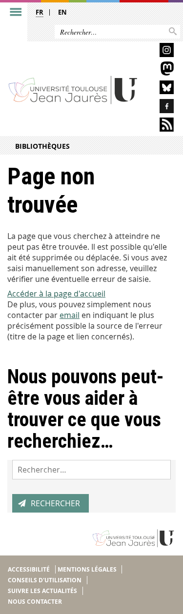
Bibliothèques (42, 146)
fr (39, 12)
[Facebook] (160, 107)
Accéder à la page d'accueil (56, 293)
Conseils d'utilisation (44, 580)
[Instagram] (160, 51)
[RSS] (160, 126)
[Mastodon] (160, 70)
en (62, 12)
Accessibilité (29, 569)
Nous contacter (35, 601)
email (70, 315)
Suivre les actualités (42, 591)
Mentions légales (87, 569)
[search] (91, 469)
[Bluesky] (160, 89)
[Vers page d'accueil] (73, 89)
